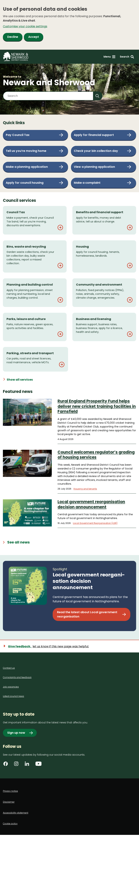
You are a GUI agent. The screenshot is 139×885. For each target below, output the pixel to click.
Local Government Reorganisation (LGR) (95, 523)
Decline (12, 37)
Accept (33, 37)
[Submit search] (97, 95)
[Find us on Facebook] (7, 765)
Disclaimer (8, 801)
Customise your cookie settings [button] (25, 26)
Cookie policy (10, 823)
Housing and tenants (85, 488)
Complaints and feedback (17, 677)
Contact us (9, 667)
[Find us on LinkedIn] (28, 765)
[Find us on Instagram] (18, 765)
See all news (18, 542)
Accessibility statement (15, 812)
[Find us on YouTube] (39, 765)
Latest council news (13, 696)
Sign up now (16, 733)
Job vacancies (11, 686)
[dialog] (69, 25)
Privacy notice (10, 791)
